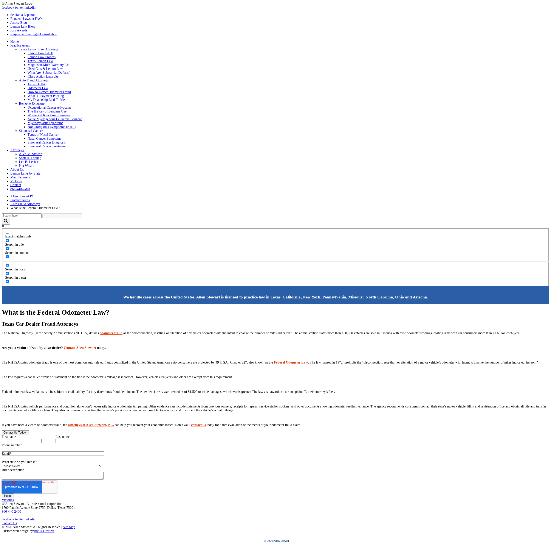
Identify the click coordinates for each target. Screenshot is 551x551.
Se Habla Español (22, 15)
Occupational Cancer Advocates (49, 107)
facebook (8, 7)
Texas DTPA (36, 84)
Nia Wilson (26, 165)
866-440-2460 (20, 189)
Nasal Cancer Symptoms (44, 138)
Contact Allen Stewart (80, 348)
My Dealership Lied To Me (46, 99)
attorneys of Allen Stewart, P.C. (91, 425)
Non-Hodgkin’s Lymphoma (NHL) (52, 127)
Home (14, 41)
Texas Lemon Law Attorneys (39, 49)
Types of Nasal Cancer (43, 134)
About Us (17, 169)
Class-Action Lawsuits (43, 76)
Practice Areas (20, 45)
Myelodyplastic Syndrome (45, 123)
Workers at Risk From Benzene (49, 115)
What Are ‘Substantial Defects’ (49, 72)
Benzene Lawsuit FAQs (26, 18)
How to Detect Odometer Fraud (49, 92)
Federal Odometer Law (291, 362)
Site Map (69, 527)
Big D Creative (44, 531)
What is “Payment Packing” (46, 96)
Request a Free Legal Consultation (33, 34)
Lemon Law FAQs (40, 53)
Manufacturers (20, 177)
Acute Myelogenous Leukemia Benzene (55, 119)
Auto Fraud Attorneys (34, 80)
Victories (16, 181)
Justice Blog (18, 22)
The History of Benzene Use (47, 111)
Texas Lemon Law (40, 61)
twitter (19, 7)
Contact (15, 185)
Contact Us (9, 523)
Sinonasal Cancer (31, 131)
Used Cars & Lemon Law (45, 68)
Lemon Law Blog (22, 26)
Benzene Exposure (32, 103)
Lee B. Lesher (28, 162)
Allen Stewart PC (22, 196)
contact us (198, 425)
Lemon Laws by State (25, 173)
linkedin (30, 7)
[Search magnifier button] (6, 221)
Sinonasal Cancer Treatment (47, 146)
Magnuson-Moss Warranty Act (48, 65)
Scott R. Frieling (30, 158)
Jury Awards (18, 30)
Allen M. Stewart (30, 154)
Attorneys (17, 150)
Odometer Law (38, 88)
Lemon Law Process (42, 57)
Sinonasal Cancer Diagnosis (47, 142)
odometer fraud (111, 333)
